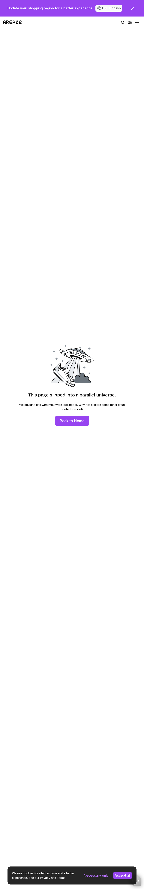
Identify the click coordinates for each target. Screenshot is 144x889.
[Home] (12, 22)
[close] (132, 8)
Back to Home (72, 421)
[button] (130, 22)
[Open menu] (137, 22)
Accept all (122, 875)
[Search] (123, 22)
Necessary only (96, 875)
